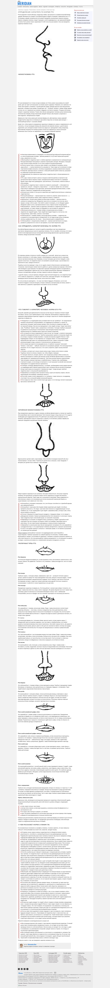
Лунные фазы (36, 957)
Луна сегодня (36, 955)
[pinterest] (22, 969)
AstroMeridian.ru (28, 972)
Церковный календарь (53, 957)
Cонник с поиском (67, 955)
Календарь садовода (38, 959)
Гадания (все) (66, 956)
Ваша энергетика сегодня (83, 12)
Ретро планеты (22, 962)
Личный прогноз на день (82, 15)
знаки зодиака (34, 6)
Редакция (20, 983)
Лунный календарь (38, 956)
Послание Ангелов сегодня (83, 20)
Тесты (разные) (66, 957)
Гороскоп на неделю (23, 957)
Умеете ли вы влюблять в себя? (84, 29)
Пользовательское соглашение (35, 983)
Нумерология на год (67, 961)
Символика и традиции (23, 9)
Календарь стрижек (38, 958)
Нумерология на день (67, 962)
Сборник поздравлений (53, 961)
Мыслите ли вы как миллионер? (84, 35)
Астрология (80, 956)
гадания (45, 6)
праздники (70, 6)
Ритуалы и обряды (82, 958)
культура (63, 6)
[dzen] (27, 969)
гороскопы (26, 6)
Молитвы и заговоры (82, 959)
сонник (20, 6)
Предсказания (66, 959)
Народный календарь (52, 958)
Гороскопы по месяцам (23, 958)
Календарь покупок (38, 961)
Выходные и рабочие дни (53, 956)
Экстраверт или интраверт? (83, 37)
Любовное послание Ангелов (83, 22)
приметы (57, 6)
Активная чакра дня (81, 17)
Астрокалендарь (22, 961)
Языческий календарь (53, 959)
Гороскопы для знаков (23, 959)
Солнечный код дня (67, 958)
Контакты (25, 983)
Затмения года (37, 962)
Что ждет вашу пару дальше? (84, 32)
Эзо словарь (80, 964)
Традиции (80, 961)
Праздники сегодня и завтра (54, 955)
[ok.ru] (24, 969)
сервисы (75, 6)
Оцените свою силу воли (82, 40)
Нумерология (81, 957)
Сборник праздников (52, 962)
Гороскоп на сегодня (23, 955)
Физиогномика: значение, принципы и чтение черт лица (41, 9)
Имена (79, 955)
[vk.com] (19, 969)
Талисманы (80, 963)
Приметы (80, 962)
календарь (51, 6)
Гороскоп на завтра (23, 956)
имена (40, 6)
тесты (81, 6)
